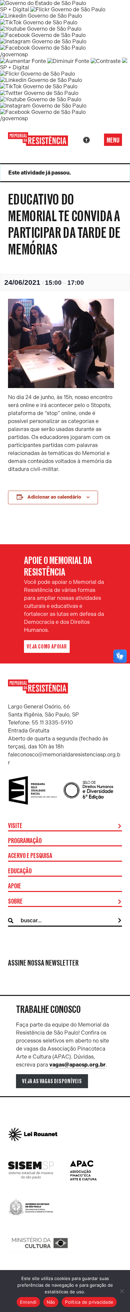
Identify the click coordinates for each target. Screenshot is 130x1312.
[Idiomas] (96, 140)
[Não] (121, 1291)
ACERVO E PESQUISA (30, 856)
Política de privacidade (89, 1302)
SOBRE (15, 901)
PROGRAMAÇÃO (25, 841)
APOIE (14, 886)
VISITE (15, 826)
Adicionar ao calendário (54, 497)
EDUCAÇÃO (20, 871)
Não (51, 1302)
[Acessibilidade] (86, 140)
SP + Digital (14, 9)
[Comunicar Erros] (124, 61)
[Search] (119, 920)
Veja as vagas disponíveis (52, 1081)
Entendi (28, 1302)
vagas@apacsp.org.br (77, 1065)
